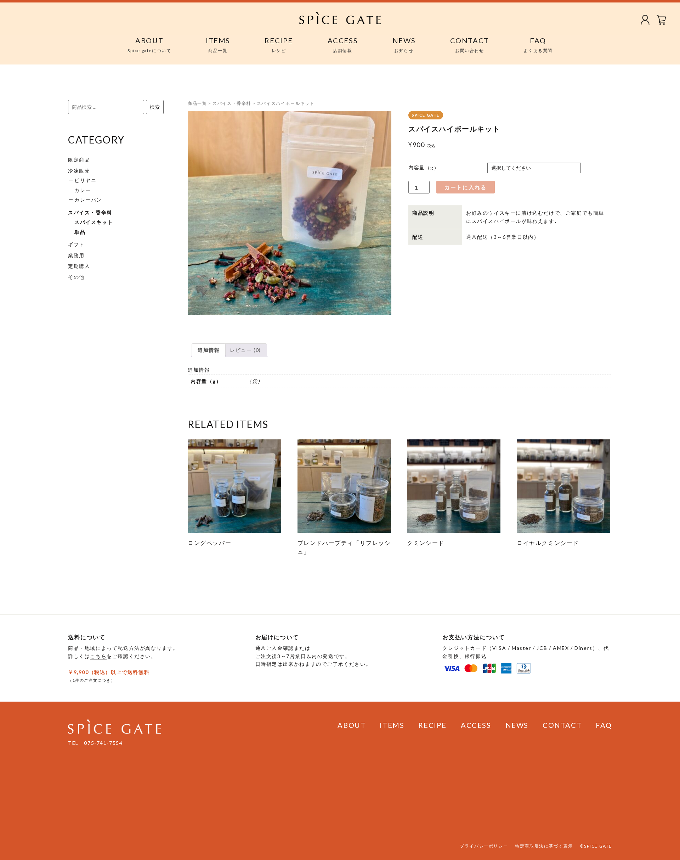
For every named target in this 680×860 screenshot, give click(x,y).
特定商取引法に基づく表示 (544, 846)
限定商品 (79, 160)
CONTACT (562, 725)
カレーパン (88, 200)
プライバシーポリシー (484, 846)
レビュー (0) (245, 350)
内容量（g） (424, 167)
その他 (76, 277)
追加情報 (209, 350)
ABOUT (352, 725)
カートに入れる (465, 187)
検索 (155, 107)
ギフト (76, 244)
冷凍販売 (79, 171)
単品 (79, 232)
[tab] (209, 350)
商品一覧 (197, 103)
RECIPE (432, 725)
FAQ (604, 725)
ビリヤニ (85, 180)
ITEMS (392, 725)
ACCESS (476, 725)
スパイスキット (93, 222)
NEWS (516, 725)
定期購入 (79, 266)
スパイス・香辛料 (90, 212)
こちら (98, 656)
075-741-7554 (103, 743)
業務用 (76, 255)
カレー (82, 190)
